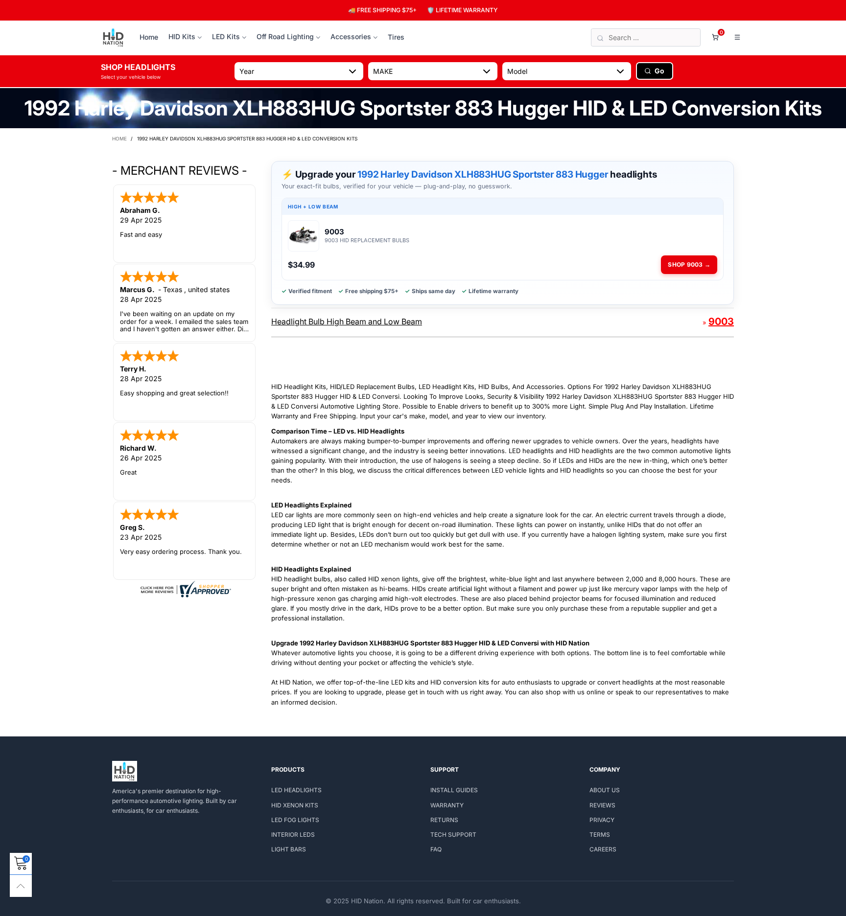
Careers (602, 849)
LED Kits (226, 36)
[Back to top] (21, 886)
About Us (604, 790)
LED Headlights (296, 790)
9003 (721, 321)
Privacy (601, 820)
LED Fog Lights (295, 820)
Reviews (602, 805)
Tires (396, 37)
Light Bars (288, 849)
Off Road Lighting (285, 36)
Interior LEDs (293, 834)
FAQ (436, 849)
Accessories (350, 36)
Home (149, 37)
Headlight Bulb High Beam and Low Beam (346, 321)
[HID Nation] (113, 37)
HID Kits (181, 36)
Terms (599, 834)
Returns (444, 820)
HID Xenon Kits (294, 805)
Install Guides (454, 790)
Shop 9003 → (689, 264)
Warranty (447, 805)
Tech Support (453, 834)
